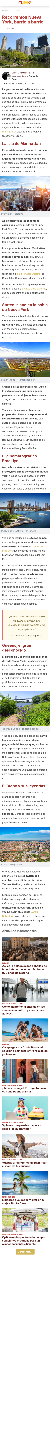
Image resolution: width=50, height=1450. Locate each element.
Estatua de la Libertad (34, 288)
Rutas (18, 11)
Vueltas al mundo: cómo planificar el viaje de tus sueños (24, 1164)
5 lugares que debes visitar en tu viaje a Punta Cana (23, 1201)
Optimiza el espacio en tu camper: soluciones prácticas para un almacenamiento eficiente (24, 1241)
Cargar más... (25, 1251)
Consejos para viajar (12, 1004)
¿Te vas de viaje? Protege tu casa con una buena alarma (24, 1090)
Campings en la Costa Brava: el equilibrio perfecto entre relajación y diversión (25, 1051)
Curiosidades (7, 11)
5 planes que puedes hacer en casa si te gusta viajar (21, 1127)
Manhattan (8, 131)
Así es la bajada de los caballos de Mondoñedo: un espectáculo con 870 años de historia (24, 969)
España (5, 963)
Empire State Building (29, 273)
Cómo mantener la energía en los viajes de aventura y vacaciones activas (23, 1010)
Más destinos (8, 1197)
